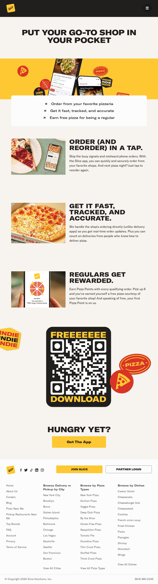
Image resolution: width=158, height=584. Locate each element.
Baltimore (49, 524)
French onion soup (129, 520)
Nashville (49, 541)
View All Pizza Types (92, 568)
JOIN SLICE (79, 469)
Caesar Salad (126, 491)
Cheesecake (125, 497)
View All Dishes (127, 564)
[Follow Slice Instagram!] (42, 470)
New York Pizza (89, 495)
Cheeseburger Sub (129, 503)
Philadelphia (51, 518)
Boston (47, 558)
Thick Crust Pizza (91, 558)
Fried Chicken (126, 526)
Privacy (10, 541)
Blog (9, 503)
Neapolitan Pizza (90, 529)
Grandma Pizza (89, 541)
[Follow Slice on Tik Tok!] (31, 470)
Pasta (121, 531)
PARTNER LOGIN (128, 469)
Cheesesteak (125, 508)
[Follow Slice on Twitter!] (26, 470)
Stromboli (124, 549)
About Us (12, 491)
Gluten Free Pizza (91, 524)
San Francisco (52, 553)
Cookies (123, 514)
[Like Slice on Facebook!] (21, 470)
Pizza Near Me (15, 508)
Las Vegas (49, 535)
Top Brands (13, 524)
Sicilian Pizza (88, 501)
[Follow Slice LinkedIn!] (36, 470)
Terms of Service (16, 547)
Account (11, 535)
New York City (51, 495)
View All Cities (52, 568)
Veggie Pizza (87, 506)
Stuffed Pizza (88, 553)
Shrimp (122, 543)
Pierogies (123, 537)
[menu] (147, 8)
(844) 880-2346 (144, 579)
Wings (121, 554)
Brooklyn (48, 501)
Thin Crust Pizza (90, 547)
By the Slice (87, 518)
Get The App (79, 442)
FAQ (8, 529)
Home (9, 485)
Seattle (47, 547)
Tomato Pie (87, 535)
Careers (11, 497)
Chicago (48, 529)
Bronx (46, 506)
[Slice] (10, 8)
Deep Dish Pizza (90, 512)
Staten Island (51, 512)
